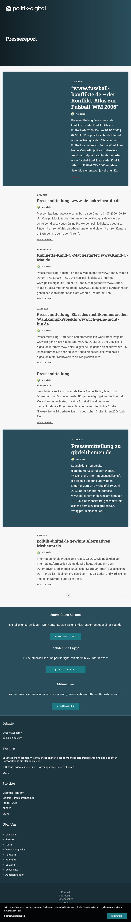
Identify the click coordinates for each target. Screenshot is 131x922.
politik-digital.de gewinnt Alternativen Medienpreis (73, 543)
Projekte (9, 783)
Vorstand (10, 859)
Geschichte (11, 869)
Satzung (10, 864)
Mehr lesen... (45, 239)
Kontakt (65, 892)
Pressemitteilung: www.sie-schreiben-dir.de (78, 200)
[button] (123, 8)
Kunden (7, 807)
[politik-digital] (26, 8)
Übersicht (10, 834)
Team (8, 844)
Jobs (65, 902)
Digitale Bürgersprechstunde (18, 797)
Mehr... (75, 176)
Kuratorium (11, 854)
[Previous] (7, 596)
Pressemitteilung (53, 373)
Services (10, 839)
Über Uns (9, 824)
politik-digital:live (12, 737)
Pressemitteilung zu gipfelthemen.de (96, 449)
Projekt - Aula (10, 802)
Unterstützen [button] (67, 636)
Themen (9, 749)
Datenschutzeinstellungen (14, 916)
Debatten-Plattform (13, 792)
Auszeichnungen (14, 874)
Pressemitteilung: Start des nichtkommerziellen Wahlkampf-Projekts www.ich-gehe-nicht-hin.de (82, 319)
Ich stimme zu (116, 916)
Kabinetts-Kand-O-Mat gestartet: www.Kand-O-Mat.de (82, 257)
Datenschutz (65, 898)
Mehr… (7, 773)
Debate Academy (12, 732)
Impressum (65, 895)
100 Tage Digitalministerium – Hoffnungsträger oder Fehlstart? (39, 767)
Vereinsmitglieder (15, 849)
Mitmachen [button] (67, 706)
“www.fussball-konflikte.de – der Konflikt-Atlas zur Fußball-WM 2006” (94, 97)
